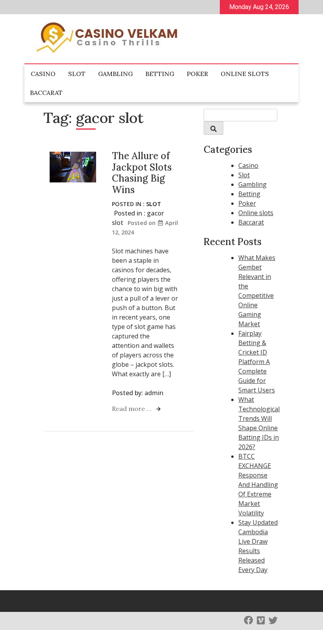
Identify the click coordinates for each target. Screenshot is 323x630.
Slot (76, 74)
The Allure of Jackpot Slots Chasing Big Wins (142, 173)
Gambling (115, 74)
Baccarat (46, 93)
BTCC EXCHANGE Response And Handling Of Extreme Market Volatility (258, 484)
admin (154, 392)
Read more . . (132, 409)
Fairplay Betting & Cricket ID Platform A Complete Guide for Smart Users (256, 361)
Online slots (245, 74)
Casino (43, 74)
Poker (197, 74)
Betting (159, 74)
